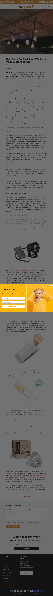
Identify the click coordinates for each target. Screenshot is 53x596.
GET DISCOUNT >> (13, 306)
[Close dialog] (51, 285)
